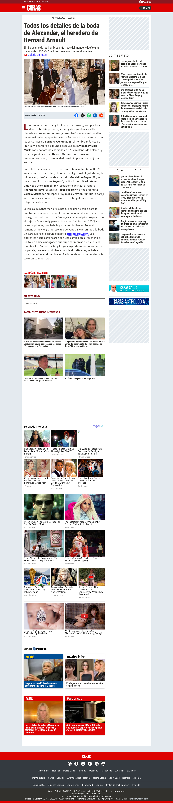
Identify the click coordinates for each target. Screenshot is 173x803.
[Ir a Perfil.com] (145, 2)
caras (43, 699)
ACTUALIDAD (57, 18)
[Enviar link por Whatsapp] (89, 115)
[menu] (24, 8)
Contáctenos (72, 784)
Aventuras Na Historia (78, 777)
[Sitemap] (103, 764)
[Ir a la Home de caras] (34, 9)
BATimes (131, 770)
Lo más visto (119, 55)
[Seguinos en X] (83, 764)
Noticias (56, 770)
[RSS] (97, 764)
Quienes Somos (56, 784)
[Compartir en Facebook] (76, 115)
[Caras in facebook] (76, 764)
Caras (51, 777)
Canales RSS (39, 784)
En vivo (146, 8)
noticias (43, 657)
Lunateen (119, 770)
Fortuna (82, 770)
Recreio (126, 777)
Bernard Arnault (32, 303)
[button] (64, 84)
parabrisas (85, 699)
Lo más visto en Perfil (125, 171)
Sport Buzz (114, 777)
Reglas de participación (117, 784)
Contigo (61, 777)
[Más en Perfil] (40, 649)
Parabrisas (106, 770)
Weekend (93, 770)
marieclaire (85, 657)
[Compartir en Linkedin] (95, 115)
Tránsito (136, 784)
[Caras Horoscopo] (129, 303)
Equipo (99, 784)
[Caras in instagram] (70, 764)
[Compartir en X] (83, 115)
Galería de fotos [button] (37, 54)
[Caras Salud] (129, 291)
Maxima (137, 777)
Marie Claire (69, 770)
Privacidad (87, 784)
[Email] (101, 115)
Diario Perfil (43, 770)
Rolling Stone (99, 777)
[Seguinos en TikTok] (90, 764)
